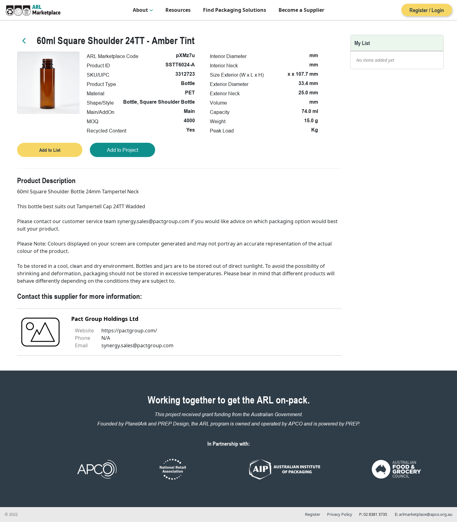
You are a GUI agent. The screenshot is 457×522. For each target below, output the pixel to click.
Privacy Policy (339, 514)
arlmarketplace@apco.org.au (425, 514)
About (141, 10)
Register (312, 514)
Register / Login (426, 10)
